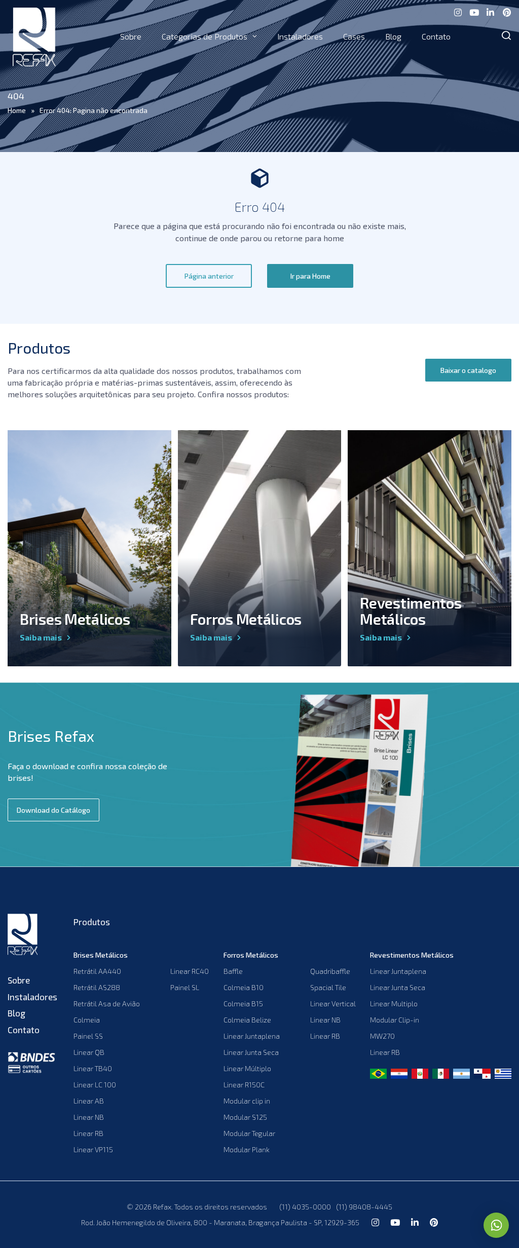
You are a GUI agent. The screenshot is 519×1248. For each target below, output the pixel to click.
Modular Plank (247, 1149)
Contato (436, 36)
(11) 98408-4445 (364, 1206)
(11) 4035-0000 (305, 1206)
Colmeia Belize (247, 1019)
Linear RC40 (189, 971)
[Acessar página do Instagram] (458, 11)
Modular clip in (247, 1100)
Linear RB (88, 1133)
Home (17, 110)
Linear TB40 (92, 1068)
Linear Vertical (333, 1003)
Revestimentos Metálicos (410, 611)
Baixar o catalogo (468, 370)
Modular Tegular (249, 1133)
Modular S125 (245, 1117)
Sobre (130, 36)
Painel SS (88, 1036)
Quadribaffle (330, 971)
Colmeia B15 (243, 1003)
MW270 (382, 1036)
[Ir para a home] (33, 936)
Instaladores (300, 36)
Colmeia (86, 1019)
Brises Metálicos (75, 619)
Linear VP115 (93, 1149)
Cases (354, 36)
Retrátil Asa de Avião (106, 1003)
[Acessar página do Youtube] (474, 11)
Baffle (233, 971)
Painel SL (184, 987)
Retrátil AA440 (97, 971)
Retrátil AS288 (96, 987)
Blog (393, 36)
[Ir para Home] (34, 36)
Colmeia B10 (244, 987)
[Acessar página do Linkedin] (490, 11)
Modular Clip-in (394, 1019)
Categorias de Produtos (204, 36)
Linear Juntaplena (252, 1036)
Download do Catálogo (53, 810)
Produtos (91, 922)
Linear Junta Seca (251, 1052)
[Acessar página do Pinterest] (506, 11)
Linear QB (88, 1052)
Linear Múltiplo (247, 1068)
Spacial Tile (328, 987)
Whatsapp (496, 1225)
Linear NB (88, 1117)
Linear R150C (244, 1084)
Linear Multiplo (394, 1003)
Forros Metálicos (246, 619)
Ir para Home (310, 276)
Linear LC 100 (94, 1084)
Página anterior (209, 276)
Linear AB (88, 1100)
